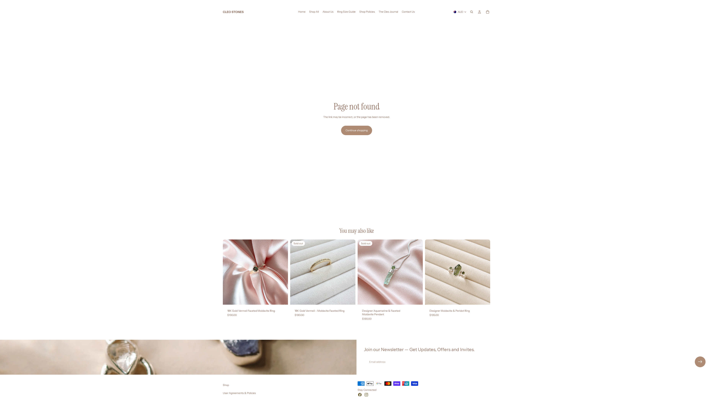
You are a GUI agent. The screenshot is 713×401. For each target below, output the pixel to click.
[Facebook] (360, 394)
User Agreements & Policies (239, 393)
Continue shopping (357, 130)
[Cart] (488, 12)
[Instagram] (366, 394)
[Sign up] (700, 361)
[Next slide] (282, 272)
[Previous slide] (228, 272)
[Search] (472, 12)
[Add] (282, 299)
